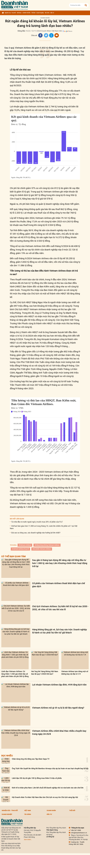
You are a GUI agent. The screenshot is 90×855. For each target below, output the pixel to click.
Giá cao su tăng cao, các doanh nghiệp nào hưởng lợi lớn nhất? (35, 532)
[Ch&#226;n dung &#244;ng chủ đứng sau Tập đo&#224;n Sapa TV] (5, 761)
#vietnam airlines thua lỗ (20, 549)
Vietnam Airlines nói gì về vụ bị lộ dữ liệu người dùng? (58, 707)
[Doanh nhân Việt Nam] (11, 822)
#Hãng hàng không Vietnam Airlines (47, 545)
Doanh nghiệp (40, 13)
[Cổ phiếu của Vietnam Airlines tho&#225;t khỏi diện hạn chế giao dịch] (15, 591)
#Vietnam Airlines (25, 545)
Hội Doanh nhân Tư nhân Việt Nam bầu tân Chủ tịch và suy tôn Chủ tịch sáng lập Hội (45, 797)
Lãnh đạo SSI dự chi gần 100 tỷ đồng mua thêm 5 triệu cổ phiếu (37, 778)
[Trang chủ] (2, 13)
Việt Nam (19, 13)
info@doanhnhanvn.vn (79, 833)
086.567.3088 (76, 830)
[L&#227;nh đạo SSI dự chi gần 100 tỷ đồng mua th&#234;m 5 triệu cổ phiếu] (5, 780)
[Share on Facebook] (40, 35)
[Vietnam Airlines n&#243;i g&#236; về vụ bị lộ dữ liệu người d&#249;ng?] (15, 716)
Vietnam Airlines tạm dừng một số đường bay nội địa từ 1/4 (74, 672)
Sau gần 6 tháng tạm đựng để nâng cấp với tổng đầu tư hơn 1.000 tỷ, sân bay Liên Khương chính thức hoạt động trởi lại (59, 563)
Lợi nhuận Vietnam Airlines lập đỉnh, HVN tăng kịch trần (59, 684)
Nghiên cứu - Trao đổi (10, 13)
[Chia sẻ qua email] (56, 35)
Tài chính (47, 13)
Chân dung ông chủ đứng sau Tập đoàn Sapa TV (30, 759)
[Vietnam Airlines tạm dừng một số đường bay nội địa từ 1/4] (75, 660)
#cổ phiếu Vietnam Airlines (42, 549)
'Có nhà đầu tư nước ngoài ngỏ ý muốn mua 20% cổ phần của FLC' (37, 522)
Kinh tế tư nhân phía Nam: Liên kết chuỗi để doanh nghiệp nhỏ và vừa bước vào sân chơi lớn (47, 787)
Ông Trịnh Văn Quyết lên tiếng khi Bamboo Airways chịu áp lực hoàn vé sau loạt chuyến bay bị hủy (50, 768)
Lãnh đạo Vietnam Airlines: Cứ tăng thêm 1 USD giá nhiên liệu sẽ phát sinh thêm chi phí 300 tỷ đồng (15, 673)
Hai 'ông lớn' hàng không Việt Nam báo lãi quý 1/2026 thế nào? (44, 672)
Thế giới (33, 13)
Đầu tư (52, 13)
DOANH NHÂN (26, 13)
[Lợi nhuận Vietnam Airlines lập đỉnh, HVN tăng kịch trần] (15, 692)
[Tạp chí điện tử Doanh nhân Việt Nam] (14, 4)
